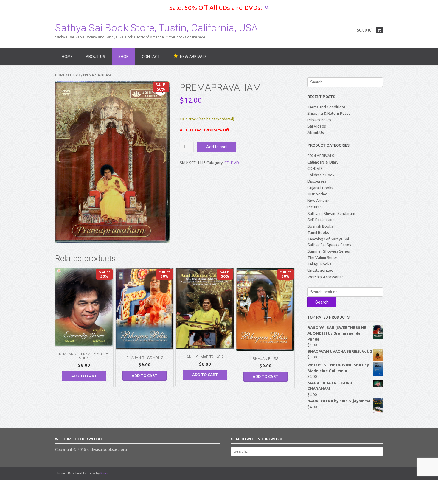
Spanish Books (320, 226)
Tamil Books (318, 232)
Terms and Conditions (326, 107)
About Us (95, 56)
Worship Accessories (325, 277)
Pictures (314, 207)
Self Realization (321, 220)
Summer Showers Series (328, 251)
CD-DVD (74, 75)
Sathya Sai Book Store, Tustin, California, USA (156, 28)
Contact (151, 56)
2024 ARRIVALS (320, 155)
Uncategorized (320, 270)
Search (322, 302)
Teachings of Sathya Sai (328, 239)
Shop (123, 56)
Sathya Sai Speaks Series (329, 245)
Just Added (317, 194)
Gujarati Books (320, 188)
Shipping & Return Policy (328, 113)
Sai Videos (316, 126)
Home (67, 56)
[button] (160, 90)
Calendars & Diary (322, 162)
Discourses (316, 181)
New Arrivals (318, 200)
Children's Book (321, 175)
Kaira (104, 473)
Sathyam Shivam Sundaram (331, 213)
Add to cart (216, 147)
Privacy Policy (319, 120)
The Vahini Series (322, 257)
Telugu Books (319, 264)
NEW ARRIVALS (193, 56)
